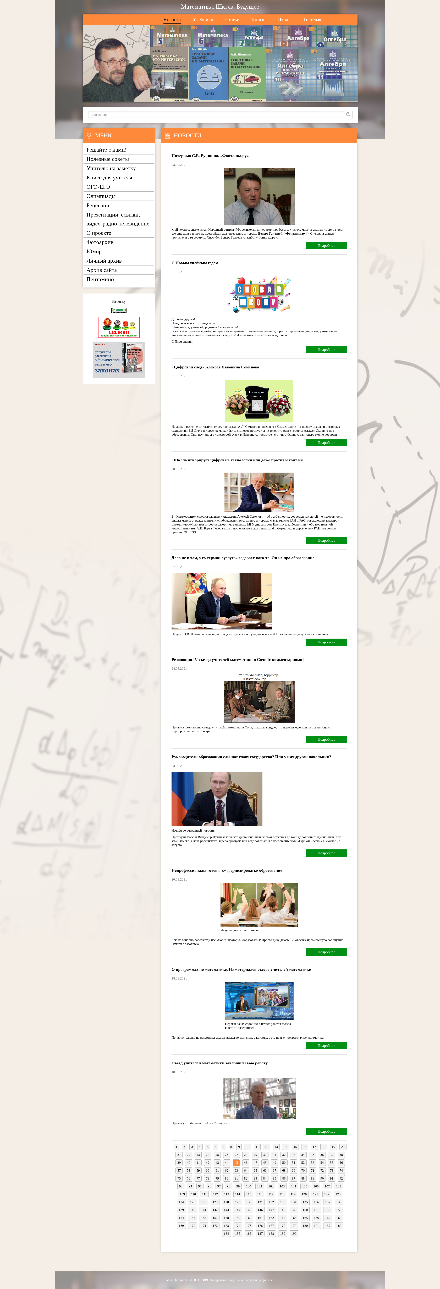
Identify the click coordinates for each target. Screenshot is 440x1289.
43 (217, 1162)
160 (248, 1218)
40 (188, 1162)
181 (316, 1225)
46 (246, 1162)
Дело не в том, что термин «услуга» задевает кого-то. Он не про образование (243, 558)
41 (198, 1162)
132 (271, 1202)
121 (315, 1194)
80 (226, 1178)
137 (327, 1202)
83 (255, 1178)
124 (181, 1202)
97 (219, 1186)
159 (237, 1218)
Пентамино (100, 279)
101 (259, 1186)
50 (284, 1162)
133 (282, 1202)
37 (331, 1155)
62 (226, 1170)
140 (192, 1210)
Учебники (203, 19)
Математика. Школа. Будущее (220, 6)
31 (274, 1155)
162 (271, 1218)
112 (215, 1194)
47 (255, 1162)
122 (326, 1194)
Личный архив (104, 261)
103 (282, 1186)
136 (316, 1202)
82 (246, 1178)
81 (236, 1178)
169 (181, 1225)
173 (226, 1225)
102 (271, 1186)
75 (179, 1178)
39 (179, 1162)
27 (236, 1155)
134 (293, 1202)
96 (209, 1186)
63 (236, 1170)
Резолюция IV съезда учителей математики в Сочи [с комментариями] (238, 659)
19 (333, 1147)
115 (248, 1194)
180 (305, 1225)
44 (226, 1162)
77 (198, 1178)
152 (327, 1210)
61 (217, 1170)
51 (293, 1162)
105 (304, 1186)
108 (338, 1186)
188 (271, 1233)
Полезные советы (107, 159)
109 (182, 1194)
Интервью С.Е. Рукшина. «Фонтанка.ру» (210, 155)
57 (179, 1170)
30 (265, 1155)
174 (237, 1225)
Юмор (94, 251)
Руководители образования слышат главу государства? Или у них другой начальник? (251, 757)
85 (274, 1178)
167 (327, 1218)
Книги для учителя (109, 177)
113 (226, 1194)
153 (339, 1210)
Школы (284, 19)
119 (293, 1194)
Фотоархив (99, 242)
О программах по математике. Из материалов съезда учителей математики (241, 969)
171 (203, 1225)
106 (316, 1186)
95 (200, 1186)
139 (181, 1210)
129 (237, 1202)
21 (179, 1155)
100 (248, 1186)
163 (282, 1218)
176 (260, 1225)
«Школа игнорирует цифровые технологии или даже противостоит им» (238, 460)
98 (228, 1186)
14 (285, 1147)
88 (303, 1178)
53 (312, 1162)
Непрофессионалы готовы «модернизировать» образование (227, 870)
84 (265, 1178)
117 (270, 1194)
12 (266, 1147)
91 (331, 1178)
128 (226, 1202)
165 (305, 1218)
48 (265, 1162)
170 (192, 1225)
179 (293, 1225)
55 (331, 1162)
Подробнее (326, 245)
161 (260, 1218)
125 (192, 1202)
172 (215, 1225)
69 (293, 1170)
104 (293, 1186)
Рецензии (97, 205)
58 (188, 1170)
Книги (257, 19)
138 (339, 1202)
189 (282, 1233)
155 (192, 1218)
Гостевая (312, 19)
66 (265, 1170)
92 (341, 1178)
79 (217, 1178)
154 (181, 1218)
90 (322, 1178)
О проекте (98, 233)
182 (327, 1225)
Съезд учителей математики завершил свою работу (220, 1063)
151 (316, 1210)
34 (303, 1155)
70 (303, 1170)
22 (188, 1155)
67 (274, 1170)
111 (204, 1194)
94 (190, 1186)
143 (226, 1210)
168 (339, 1218)
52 (303, 1162)
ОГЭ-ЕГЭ (98, 187)
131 (260, 1202)
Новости (172, 19)
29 (255, 1155)
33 (293, 1155)
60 (207, 1170)
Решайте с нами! (106, 150)
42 (207, 1162)
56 (341, 1162)
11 (257, 1147)
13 (276, 1147)
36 (322, 1155)
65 (255, 1170)
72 (322, 1170)
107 (327, 1186)
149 (293, 1210)
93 (181, 1186)
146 (260, 1210)
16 (304, 1147)
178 (282, 1225)
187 (260, 1233)
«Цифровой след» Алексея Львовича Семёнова (215, 367)
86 (284, 1178)
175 (248, 1225)
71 (312, 1170)
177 (271, 1225)
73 (331, 1170)
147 (271, 1210)
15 (295, 1147)
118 (281, 1194)
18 (324, 1147)
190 (293, 1233)
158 (226, 1218)
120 (304, 1194)
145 (248, 1210)
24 (207, 1155)
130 (248, 1202)
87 (293, 1178)
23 (198, 1155)
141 (203, 1210)
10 (247, 1147)
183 (339, 1225)
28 (246, 1155)
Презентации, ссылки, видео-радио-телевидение (117, 219)
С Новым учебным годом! (196, 263)
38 (341, 1155)
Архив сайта (101, 270)
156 (203, 1218)
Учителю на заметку (111, 168)
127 (215, 1202)
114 (237, 1194)
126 (203, 1202)
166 (316, 1218)
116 (259, 1194)
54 (322, 1162)
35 (312, 1155)
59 (198, 1170)
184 (226, 1233)
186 (248, 1233)
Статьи (232, 19)
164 (293, 1218)
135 (305, 1202)
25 (217, 1155)
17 (314, 1147)
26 (226, 1155)
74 (341, 1170)
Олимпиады (101, 196)
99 (238, 1186)
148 (282, 1210)
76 (188, 1178)
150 (305, 1210)
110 (193, 1194)
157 (215, 1218)
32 (284, 1155)
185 (237, 1233)
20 (343, 1147)
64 (246, 1170)
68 (284, 1170)
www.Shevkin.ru (176, 1280)
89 (312, 1178)
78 (207, 1178)
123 (338, 1194)
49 (274, 1162)
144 (237, 1210)
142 (215, 1210)
